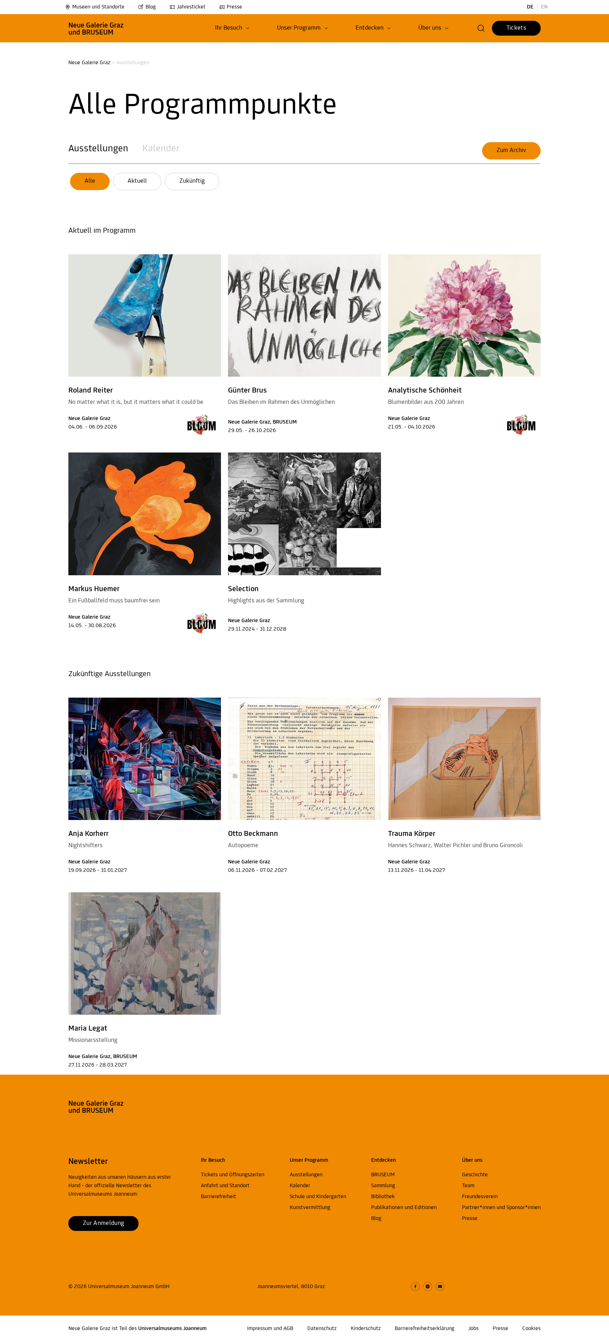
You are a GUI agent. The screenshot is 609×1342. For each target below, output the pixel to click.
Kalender (160, 149)
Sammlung (383, 1186)
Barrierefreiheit (218, 1197)
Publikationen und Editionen (404, 1207)
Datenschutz (322, 1328)
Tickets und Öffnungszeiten (232, 1175)
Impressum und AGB (270, 1328)
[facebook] (415, 1286)
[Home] (96, 28)
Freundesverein (480, 1197)
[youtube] (440, 1286)
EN (544, 7)
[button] (232, 28)
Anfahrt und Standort (225, 1186)
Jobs (473, 1328)
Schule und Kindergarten (318, 1197)
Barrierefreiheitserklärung (424, 1328)
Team (468, 1186)
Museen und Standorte (98, 7)
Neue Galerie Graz (89, 63)
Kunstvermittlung (310, 1207)
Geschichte (475, 1175)
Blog (151, 7)
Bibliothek (383, 1197)
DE (530, 7)
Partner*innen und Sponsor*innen (501, 1207)
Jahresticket (191, 7)
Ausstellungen (98, 149)
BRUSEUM (383, 1175)
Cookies (531, 1328)
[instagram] (427, 1286)
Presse (234, 7)
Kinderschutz (366, 1328)
